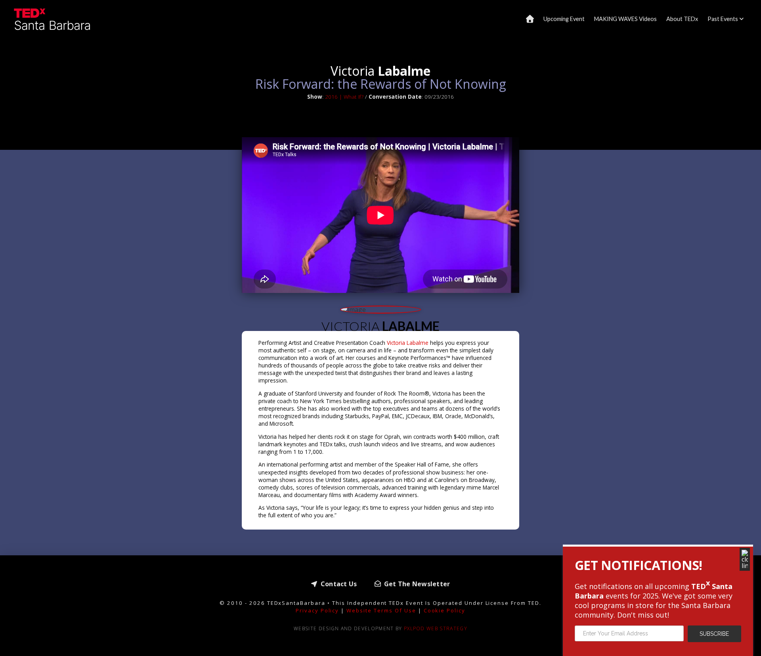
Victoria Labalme (408, 342)
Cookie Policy (445, 610)
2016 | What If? (344, 96)
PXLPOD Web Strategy (435, 628)
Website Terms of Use (381, 610)
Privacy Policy (317, 610)
